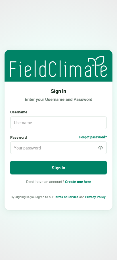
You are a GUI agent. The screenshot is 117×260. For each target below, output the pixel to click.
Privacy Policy (95, 197)
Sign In (58, 91)
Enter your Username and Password (58, 99)
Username (18, 112)
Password (18, 137)
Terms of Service (66, 197)
